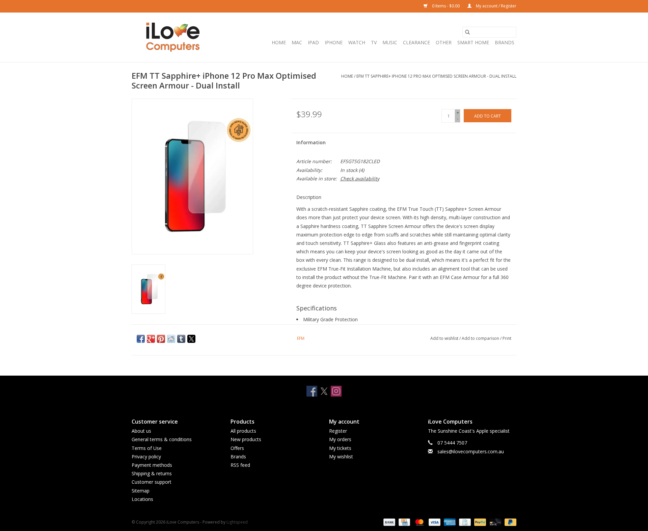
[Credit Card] (403, 522)
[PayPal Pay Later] (509, 522)
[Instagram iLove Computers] (336, 391)
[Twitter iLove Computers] (324, 391)
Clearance (416, 42)
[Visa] (433, 522)
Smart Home (473, 42)
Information (311, 142)
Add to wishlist (444, 338)
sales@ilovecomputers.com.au (470, 451)
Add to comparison (481, 338)
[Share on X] (191, 339)
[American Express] (449, 522)
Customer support (151, 482)
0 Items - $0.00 (446, 6)
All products (243, 431)
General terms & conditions (162, 439)
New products (246, 439)
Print (507, 338)
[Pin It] (161, 339)
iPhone (334, 42)
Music (389, 42)
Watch (356, 42)
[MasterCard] (418, 522)
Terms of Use (147, 448)
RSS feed (240, 465)
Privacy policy (146, 456)
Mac (297, 42)
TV (374, 42)
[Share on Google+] (151, 339)
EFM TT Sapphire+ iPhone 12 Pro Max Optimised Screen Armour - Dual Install (436, 76)
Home (279, 42)
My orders (340, 439)
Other (444, 42)
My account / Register (495, 6)
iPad (313, 42)
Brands (504, 42)
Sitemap (141, 490)
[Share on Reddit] (171, 339)
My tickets (340, 448)
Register (338, 431)
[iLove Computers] (173, 37)
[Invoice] (464, 522)
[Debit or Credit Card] (494, 522)
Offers (237, 448)
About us (141, 431)
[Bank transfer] (388, 522)
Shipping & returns (152, 473)
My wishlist (341, 456)
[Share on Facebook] (141, 339)
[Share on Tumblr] (181, 339)
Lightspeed (237, 522)
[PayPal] (479, 522)
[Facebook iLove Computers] (311, 391)
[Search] (467, 32)
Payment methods (152, 465)
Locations (142, 499)
